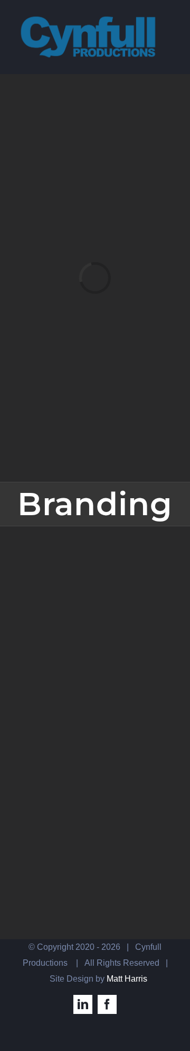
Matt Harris (127, 978)
